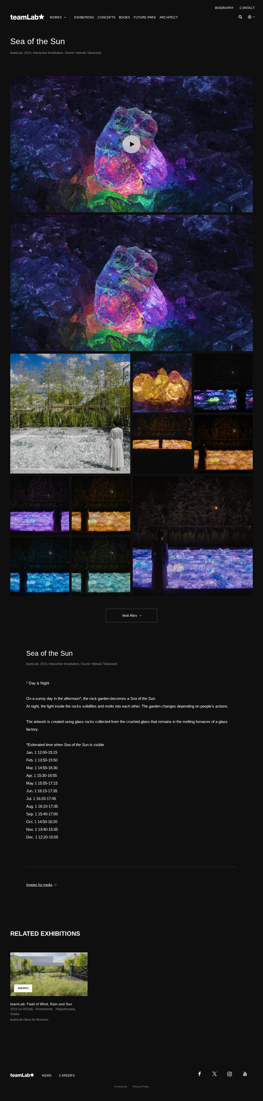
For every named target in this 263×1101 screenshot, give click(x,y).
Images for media (39, 885)
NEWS (46, 1075)
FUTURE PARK (145, 17)
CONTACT (247, 8)
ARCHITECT (168, 17)
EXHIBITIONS (84, 17)
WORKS (56, 17)
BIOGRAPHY (224, 8)
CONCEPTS (106, 17)
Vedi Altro (129, 615)
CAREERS (67, 1075)
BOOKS (124, 17)
